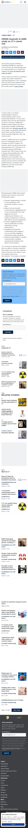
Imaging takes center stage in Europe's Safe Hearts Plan (8, 689)
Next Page (17, 710)
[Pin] (18, 52)
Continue (8, 332)
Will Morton (6, 496)
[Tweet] (14, 52)
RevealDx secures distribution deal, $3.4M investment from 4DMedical (9, 567)
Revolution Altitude (7, 363)
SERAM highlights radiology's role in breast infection (7, 413)
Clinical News (6, 35)
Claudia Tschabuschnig (9, 559)
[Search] (21, 2)
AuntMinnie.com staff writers (9, 47)
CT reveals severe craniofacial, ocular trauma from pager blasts (7, 626)
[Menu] (25, 2)
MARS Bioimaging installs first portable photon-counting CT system (8, 383)
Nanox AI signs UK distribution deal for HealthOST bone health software (8, 353)
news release (19, 86)
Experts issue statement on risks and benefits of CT (9, 402)
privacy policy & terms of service (11, 296)
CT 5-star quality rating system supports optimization (8, 373)
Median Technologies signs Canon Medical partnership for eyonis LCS (8, 612)
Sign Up (7, 300)
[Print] (2, 52)
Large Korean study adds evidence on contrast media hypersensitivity (7, 639)
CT (13, 35)
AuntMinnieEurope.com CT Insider (12, 700)
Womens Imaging (6, 409)
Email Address (7, 280)
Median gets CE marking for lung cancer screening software (9, 675)
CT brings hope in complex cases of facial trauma (8, 423)
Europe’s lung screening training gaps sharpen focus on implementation (9, 555)
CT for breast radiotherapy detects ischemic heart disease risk (8, 492)
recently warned (18, 128)
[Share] (6, 52)
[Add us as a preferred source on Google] (22, 52)
